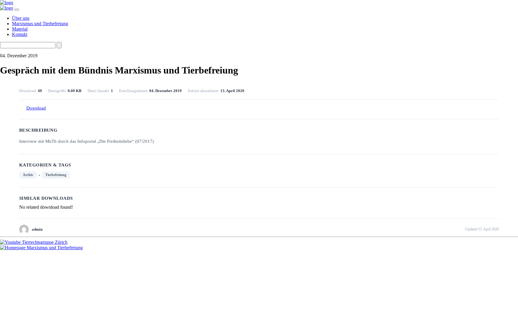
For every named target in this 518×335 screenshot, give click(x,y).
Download (36, 108)
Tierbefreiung (55, 175)
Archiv (28, 175)
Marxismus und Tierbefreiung (40, 23)
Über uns (20, 18)
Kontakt (19, 34)
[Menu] (16, 9)
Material (20, 28)
